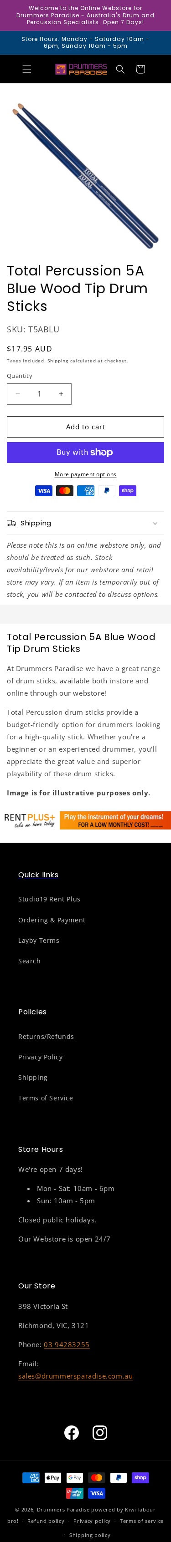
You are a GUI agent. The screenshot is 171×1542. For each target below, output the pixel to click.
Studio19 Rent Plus (49, 899)
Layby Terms (39, 940)
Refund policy (45, 1520)
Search (29, 961)
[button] (27, 69)
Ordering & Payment (52, 920)
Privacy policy (92, 1520)
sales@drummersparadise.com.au (75, 1375)
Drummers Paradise (63, 1509)
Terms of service (142, 1520)
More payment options (86, 474)
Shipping (57, 360)
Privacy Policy (40, 1057)
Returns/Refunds (46, 1036)
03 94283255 (67, 1344)
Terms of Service (45, 1098)
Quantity (19, 376)
